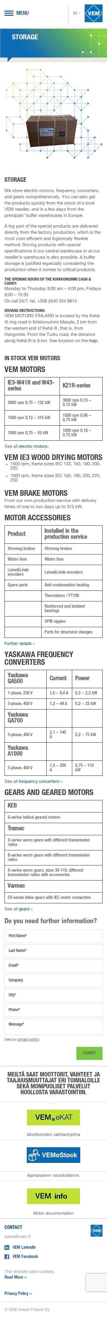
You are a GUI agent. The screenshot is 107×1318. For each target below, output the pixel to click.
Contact (13, 1228)
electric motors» (34, 447)
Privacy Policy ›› (18, 1294)
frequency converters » (40, 782)
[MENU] (8, 14)
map (93, 341)
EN (75, 14)
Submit (89, 1053)
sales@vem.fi (17, 1237)
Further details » (19, 644)
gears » (25, 909)
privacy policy (28, 1040)
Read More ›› (15, 1277)
